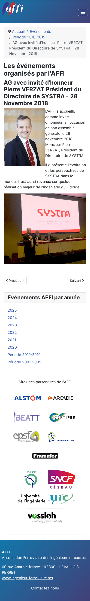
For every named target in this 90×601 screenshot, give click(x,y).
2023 (12, 325)
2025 (12, 310)
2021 (12, 339)
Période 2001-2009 (24, 362)
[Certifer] (62, 417)
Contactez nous (45, 588)
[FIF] (61, 436)
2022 (12, 332)
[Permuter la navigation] (83, 12)
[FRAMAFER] (45, 456)
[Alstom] (28, 398)
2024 (12, 317)
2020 (12, 347)
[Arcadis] (61, 398)
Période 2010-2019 (24, 354)
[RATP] (30, 479)
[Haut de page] (82, 592)
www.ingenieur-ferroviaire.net (27, 578)
